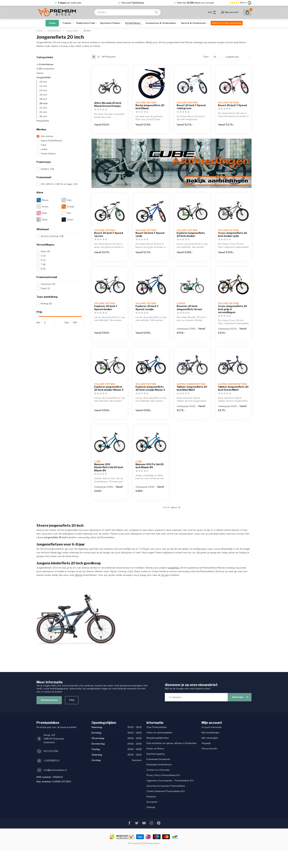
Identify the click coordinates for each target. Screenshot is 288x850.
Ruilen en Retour (155, 748)
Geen (45, 251)
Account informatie (212, 727)
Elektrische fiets (85, 23)
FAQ (71, 700)
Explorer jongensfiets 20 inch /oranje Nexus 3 (150, 388)
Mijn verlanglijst (210, 738)
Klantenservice (49, 700)
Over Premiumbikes (156, 727)
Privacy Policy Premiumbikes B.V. (163, 775)
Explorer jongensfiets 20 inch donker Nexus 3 (109, 388)
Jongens (47, 169)
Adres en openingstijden (159, 732)
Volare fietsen (48, 153)
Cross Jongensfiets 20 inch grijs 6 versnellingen (232, 309)
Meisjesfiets (42, 120)
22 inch (43, 107)
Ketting (46, 303)
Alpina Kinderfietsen (51, 140)
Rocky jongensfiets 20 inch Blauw (150, 107)
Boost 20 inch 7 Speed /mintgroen (191, 107)
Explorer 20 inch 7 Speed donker (105, 308)
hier (60, 552)
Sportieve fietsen (110, 23)
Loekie (44, 149)
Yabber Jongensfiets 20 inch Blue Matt (192, 388)
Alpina (39, 73)
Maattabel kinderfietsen (159, 764)
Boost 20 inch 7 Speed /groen (108, 235)
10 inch (43, 81)
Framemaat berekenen (158, 759)
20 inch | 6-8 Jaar (52, 236)
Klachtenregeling (155, 754)
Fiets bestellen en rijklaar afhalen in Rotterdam (171, 743)
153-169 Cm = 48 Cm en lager (59, 184)
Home (52, 23)
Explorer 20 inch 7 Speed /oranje (147, 308)
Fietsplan (151, 796)
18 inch (43, 99)
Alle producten (209, 748)
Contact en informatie (158, 770)
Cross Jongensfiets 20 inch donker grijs (232, 235)
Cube (43, 145)
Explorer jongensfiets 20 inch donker (191, 235)
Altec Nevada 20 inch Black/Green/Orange (107, 105)
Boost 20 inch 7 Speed (232, 105)
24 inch (43, 112)
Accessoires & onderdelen (161, 23)
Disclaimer (152, 802)
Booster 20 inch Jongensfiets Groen (189, 308)
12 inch (43, 86)
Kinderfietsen (132, 23)
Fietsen (67, 23)
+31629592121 (52, 760)
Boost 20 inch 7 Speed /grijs (150, 235)
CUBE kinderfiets (45, 68)
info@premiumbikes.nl (55, 770)
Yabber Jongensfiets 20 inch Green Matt (233, 388)
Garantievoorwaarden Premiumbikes (165, 786)
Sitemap (150, 807)
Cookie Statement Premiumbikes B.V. (165, 791)
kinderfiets (173, 567)
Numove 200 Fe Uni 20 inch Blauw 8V (150, 466)
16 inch (43, 94)
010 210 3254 (51, 751)
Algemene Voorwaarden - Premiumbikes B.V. (170, 780)
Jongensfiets (72, 30)
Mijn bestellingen (211, 732)
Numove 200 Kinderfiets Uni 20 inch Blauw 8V (108, 467)
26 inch (43, 116)
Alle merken (47, 136)
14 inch (43, 90)
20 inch (87, 30)
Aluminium (48, 284)
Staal (45, 288)
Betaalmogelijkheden (157, 738)
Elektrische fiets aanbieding (226, 23)
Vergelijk (206, 743)
